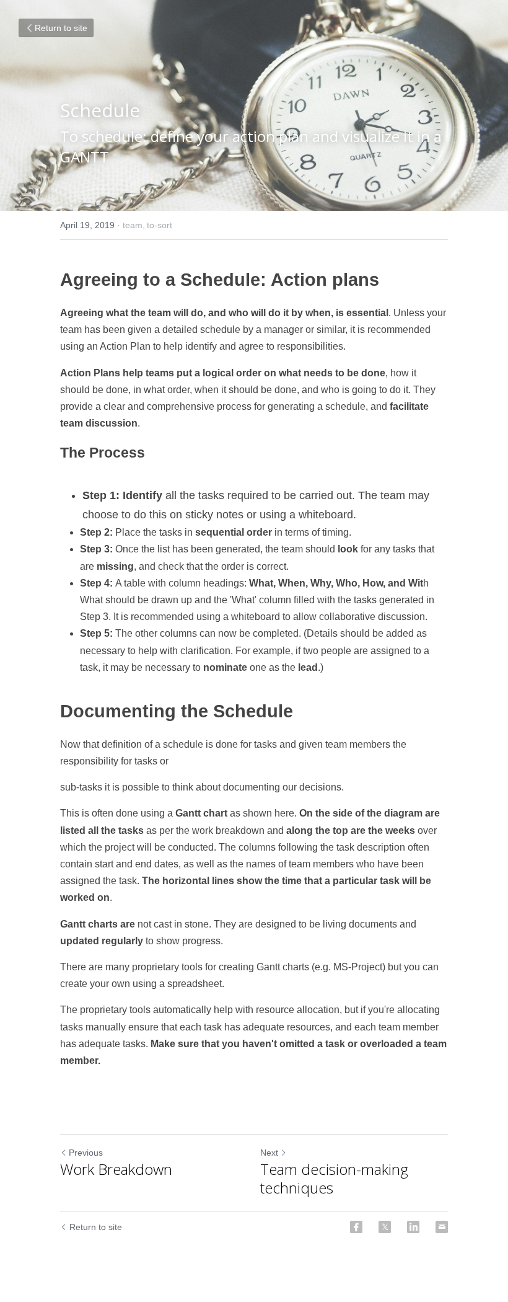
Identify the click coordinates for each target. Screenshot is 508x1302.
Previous (86, 1153)
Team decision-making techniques (334, 1178)
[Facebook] (356, 1227)
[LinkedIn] (413, 1227)
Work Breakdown (116, 1169)
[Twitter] (385, 1227)
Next (269, 1153)
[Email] (442, 1227)
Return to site (61, 28)
